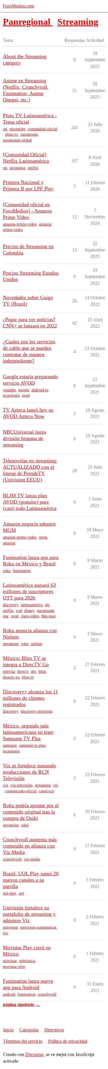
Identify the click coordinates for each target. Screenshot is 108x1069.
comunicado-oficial (21, 791)
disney (29, 610)
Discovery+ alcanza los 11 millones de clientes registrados (30, 698)
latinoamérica (32, 605)
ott (5, 129)
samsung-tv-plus (32, 745)
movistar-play (14, 966)
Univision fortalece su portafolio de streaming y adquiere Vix (29, 914)
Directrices (54, 1029)
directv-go (11, 677)
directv (23, 671)
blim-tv (28, 677)
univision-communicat (38, 927)
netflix (33, 168)
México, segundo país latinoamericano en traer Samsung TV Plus (28, 732)
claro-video (30, 616)
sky (33, 671)
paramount (29, 134)
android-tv (39, 390)
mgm (43, 537)
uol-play (9, 893)
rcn (5, 785)
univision (10, 927)
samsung (10, 745)
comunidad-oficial (42, 129)
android (9, 994)
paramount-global (17, 140)
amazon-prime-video (20, 224)
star (6, 616)
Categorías (29, 1029)
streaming (17, 129)
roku (6, 571)
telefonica (27, 961)
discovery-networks (36, 711)
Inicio (8, 1029)
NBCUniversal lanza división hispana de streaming (24, 438)
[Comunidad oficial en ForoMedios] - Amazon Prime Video (27, 211)
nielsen (36, 644)
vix (55, 785)
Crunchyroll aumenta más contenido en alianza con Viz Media (30, 846)
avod (26, 395)
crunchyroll (12, 859)
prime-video (13, 230)
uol (21, 893)
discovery (10, 605)
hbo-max (48, 616)
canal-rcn (46, 791)
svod (14, 616)
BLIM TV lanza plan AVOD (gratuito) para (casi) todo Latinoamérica (29, 502)
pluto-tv (11, 134)
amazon (45, 224)
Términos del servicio (22, 1041)
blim (42, 671)
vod (19, 610)
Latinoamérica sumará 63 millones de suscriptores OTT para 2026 (29, 591)
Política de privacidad (67, 1041)
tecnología (11, 395)
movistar (10, 961)
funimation (22, 571)
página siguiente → (21, 1004)
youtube (9, 390)
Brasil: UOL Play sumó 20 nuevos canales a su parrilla (30, 880)
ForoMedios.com (18, 5)
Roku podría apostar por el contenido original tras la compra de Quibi (31, 811)
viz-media (32, 859)
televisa (9, 671)
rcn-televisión (21, 785)
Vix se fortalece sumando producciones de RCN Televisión (29, 772)
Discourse (34, 1054)
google (23, 390)
